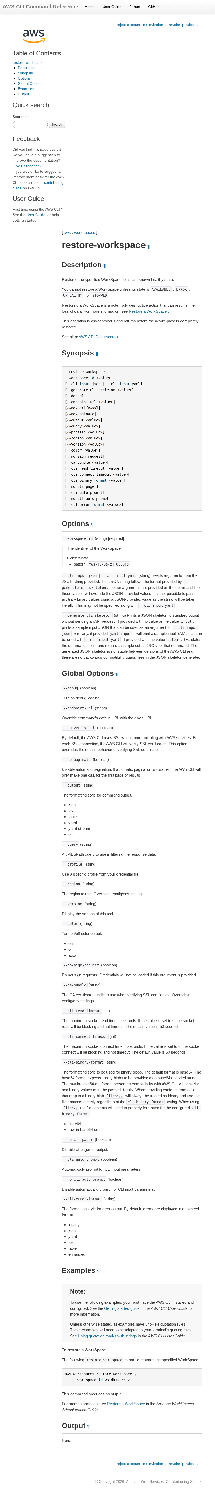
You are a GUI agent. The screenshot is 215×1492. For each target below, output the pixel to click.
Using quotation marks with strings (107, 1336)
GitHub (154, 6)
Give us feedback (27, 166)
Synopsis (25, 73)
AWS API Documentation (100, 336)
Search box (22, 116)
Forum (134, 6)
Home (90, 6)
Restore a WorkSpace (148, 311)
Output (23, 94)
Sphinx (195, 1481)
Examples (26, 89)
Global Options (30, 83)
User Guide (112, 6)
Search (57, 124)
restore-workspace (28, 62)
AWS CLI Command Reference (40, 6)
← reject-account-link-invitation (137, 25)
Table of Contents (37, 53)
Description (27, 68)
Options (24, 78)
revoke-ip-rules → (183, 25)
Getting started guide (121, 1308)
